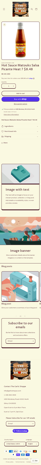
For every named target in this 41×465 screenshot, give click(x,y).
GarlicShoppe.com (13, 458)
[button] (4, 9)
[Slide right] (25, 316)
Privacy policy (10, 462)
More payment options (20, 104)
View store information (11, 114)
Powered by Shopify (23, 458)
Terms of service (20, 462)
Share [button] (5, 143)
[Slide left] (16, 316)
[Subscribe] (33, 341)
